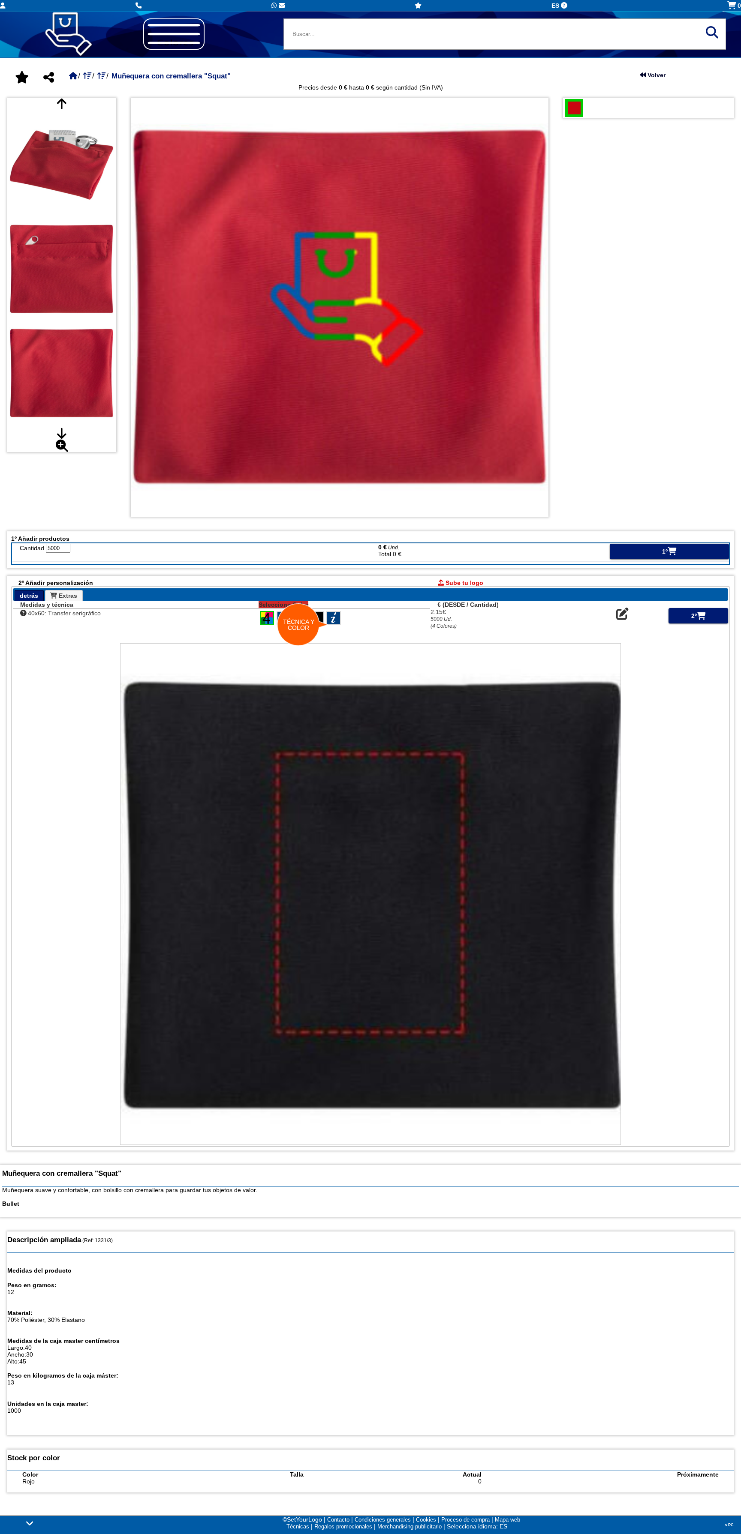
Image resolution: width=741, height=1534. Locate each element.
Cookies (426, 1519)
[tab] (29, 595)
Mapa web (507, 1519)
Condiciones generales (383, 1519)
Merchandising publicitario (409, 1526)
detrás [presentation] (29, 595)
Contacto (338, 1519)
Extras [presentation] (67, 595)
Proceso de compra (465, 1519)
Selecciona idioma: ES (477, 1526)
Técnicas (297, 1526)
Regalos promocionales (343, 1526)
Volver (656, 75)
